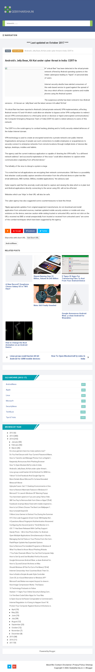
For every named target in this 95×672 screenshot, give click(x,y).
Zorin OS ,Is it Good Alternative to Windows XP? (28, 578)
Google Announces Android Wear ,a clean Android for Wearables (74, 315)
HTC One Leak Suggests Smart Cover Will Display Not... (31, 518)
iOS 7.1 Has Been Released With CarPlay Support (28, 528)
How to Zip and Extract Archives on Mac (25, 564)
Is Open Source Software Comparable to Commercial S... (32, 599)
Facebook (31, 231)
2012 (12, 433)
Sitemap (89, 665)
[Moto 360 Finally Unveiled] (47, 293)
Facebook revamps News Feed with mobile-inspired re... (31, 504)
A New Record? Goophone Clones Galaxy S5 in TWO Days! (17, 286)
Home (8, 51)
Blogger (52, 651)
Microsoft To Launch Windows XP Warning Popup (29, 493)
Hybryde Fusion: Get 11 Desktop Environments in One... (31, 486)
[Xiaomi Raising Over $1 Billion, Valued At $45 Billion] (47, 264)
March (14, 448)
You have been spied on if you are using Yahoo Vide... (30, 497)
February (15, 445)
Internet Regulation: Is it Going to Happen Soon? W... (29, 602)
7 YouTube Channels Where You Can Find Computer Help (32, 553)
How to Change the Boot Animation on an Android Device (16, 345)
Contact (58, 665)
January (15, 442)
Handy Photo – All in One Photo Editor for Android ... (29, 532)
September (16, 625)
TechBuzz (10, 412)
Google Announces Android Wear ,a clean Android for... (31, 560)
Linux (8, 395)
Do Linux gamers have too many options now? (27, 451)
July (13, 618)
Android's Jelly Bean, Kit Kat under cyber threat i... (29, 469)
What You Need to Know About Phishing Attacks (28, 550)
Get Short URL (33, 238)
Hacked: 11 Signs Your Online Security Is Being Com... (30, 592)
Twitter (44, 231)
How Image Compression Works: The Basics (27, 585)
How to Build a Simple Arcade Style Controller (27, 574)
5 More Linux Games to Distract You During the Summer (31, 514)
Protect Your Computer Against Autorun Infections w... (31, 606)
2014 (12, 439)
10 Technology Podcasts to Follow (23, 588)
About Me (50, 665)
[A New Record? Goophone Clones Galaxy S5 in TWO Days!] (19, 268)
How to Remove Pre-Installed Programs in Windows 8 (30, 546)
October (15, 628)
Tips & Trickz (11, 417)
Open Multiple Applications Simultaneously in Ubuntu (30, 535)
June (14, 616)
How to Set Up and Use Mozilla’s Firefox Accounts (29, 557)
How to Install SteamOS (19, 511)
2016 (12, 640)
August (15, 622)
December (16, 634)
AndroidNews (17, 51)
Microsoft (9, 401)
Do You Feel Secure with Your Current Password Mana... (31, 455)
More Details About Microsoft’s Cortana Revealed (29, 479)
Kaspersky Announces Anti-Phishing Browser (27, 462)
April (14, 609)
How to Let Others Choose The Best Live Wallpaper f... (30, 507)
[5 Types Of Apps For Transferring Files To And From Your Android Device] (75, 264)
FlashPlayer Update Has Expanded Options (26, 543)
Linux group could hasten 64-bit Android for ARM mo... (30, 472)
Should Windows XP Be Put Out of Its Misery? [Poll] (29, 567)
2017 (12, 643)
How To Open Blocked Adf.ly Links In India (26, 465)
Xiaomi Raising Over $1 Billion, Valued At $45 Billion (46, 277)
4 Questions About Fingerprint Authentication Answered (31, 521)
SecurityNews (11, 406)
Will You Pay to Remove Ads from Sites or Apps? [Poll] (30, 500)
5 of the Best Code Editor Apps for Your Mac (27, 595)
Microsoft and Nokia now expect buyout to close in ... (30, 581)
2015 (12, 637)
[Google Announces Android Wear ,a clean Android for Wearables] (75, 297)
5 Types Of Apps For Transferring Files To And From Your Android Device (73, 278)
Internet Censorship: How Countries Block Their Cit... (30, 571)
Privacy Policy (79, 665)
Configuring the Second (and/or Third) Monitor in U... (30, 525)
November (16, 631)
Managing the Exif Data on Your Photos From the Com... (31, 539)
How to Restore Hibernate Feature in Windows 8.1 (29, 490)
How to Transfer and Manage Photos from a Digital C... (31, 458)
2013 (12, 436)
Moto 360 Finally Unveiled (45, 305)
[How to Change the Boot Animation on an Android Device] (19, 330)
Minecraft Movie (16, 483)
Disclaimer (67, 665)
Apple (8, 390)
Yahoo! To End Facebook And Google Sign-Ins (27, 476)
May (13, 612)
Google (18, 231)
